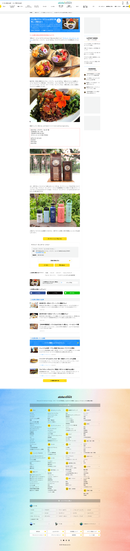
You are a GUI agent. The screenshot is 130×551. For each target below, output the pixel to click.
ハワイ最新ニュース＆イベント (47, 30)
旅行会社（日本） (69, 466)
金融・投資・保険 (90, 440)
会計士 (85, 444)
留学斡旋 (50, 488)
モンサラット (61, 513)
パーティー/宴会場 (70, 421)
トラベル (85, 459)
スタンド (85, 415)
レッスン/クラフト (34, 481)
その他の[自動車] (87, 420)
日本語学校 (50, 486)
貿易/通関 (86, 483)
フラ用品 (67, 447)
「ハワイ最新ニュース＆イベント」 (55, 343)
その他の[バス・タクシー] (71, 459)
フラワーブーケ (69, 418)
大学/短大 (50, 478)
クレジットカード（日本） (71, 467)
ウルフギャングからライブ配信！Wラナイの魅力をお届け (92, 62)
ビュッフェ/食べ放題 (34, 421)
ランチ (52, 272)
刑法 (85, 435)
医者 (67, 481)
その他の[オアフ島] (34, 519)
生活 (85, 462)
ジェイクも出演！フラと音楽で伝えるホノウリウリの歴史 (92, 44)
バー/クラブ (32, 442)
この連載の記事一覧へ (55, 380)
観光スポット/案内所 (34, 490)
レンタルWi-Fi (69, 471)
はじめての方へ (56, 531)
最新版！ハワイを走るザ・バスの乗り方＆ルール (93, 83)
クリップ (58, 21)
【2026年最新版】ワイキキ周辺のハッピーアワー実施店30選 (93, 74)
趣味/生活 (32, 468)
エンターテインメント (34, 483)
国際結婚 (67, 416)
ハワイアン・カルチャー (53, 476)
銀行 (49, 449)
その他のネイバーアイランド (89, 523)
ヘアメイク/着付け (70, 420)
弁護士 (88, 423)
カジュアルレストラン (34, 428)
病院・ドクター (72, 478)
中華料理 (32, 432)
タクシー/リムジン (70, 456)
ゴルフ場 (67, 438)
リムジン (67, 427)
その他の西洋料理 (33, 447)
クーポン (46, 265)
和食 (31, 420)
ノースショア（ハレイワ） (78, 509)
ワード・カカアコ (62, 509)
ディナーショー (33, 444)
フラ (70, 444)
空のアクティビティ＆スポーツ (36, 480)
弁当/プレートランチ (34, 423)
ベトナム (32, 435)
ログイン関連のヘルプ (92, 531)
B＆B (49, 418)
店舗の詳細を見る (55, 260)
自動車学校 (50, 479)
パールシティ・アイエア (78, 516)
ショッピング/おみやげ (38, 453)
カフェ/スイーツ (33, 430)
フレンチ (32, 440)
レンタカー (50, 461)
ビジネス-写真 (87, 478)
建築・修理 (86, 493)
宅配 (31, 445)
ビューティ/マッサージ (56, 425)
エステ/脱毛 (50, 433)
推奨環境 (74, 535)
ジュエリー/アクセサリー (35, 461)
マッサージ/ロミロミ (52, 428)
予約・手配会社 (51, 420)
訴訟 (85, 427)
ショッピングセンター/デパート (36, 456)
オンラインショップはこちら (55, 238)
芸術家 (85, 479)
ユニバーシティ (90, 513)
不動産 (85, 495)
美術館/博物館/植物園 (34, 488)
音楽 (49, 485)
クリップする (69, 282)
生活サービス (89, 456)
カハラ (32, 513)
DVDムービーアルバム (52, 447)
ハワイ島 (60, 523)
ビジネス (88, 466)
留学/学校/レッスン (55, 469)
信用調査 (85, 481)
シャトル (67, 457)
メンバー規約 (92, 535)
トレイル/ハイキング (34, 487)
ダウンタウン (47, 516)
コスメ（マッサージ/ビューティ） (55, 435)
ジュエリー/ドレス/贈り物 (71, 425)
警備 (85, 485)
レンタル (53, 458)
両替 (49, 450)
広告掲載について (74, 531)
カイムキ (46, 513)
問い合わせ (62, 265)
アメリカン (32, 416)
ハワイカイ (89, 516)
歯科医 (67, 483)
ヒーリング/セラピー (52, 438)
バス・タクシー (72, 452)
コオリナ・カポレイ (63, 516)
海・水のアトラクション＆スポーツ (37, 476)
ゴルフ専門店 (68, 437)
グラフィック (86, 476)
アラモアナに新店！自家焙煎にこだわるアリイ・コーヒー (92, 58)
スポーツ (32, 464)
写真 (67, 413)
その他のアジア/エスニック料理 (36, 449)
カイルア (89, 509)
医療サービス (68, 485)
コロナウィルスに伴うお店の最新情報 (67, 275)
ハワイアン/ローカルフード (36, 427)
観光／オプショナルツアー (35, 474)
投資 (85, 450)
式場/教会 (68, 423)
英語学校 (50, 473)
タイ (31, 437)
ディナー (59, 272)
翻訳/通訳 (86, 469)
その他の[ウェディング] (71, 430)
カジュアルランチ (68, 272)
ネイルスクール (51, 483)
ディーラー (86, 413)
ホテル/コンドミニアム (56, 410)
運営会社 (38, 531)
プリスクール (50, 474)
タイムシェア (50, 416)
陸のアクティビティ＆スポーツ (36, 478)
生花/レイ (32, 466)
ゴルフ (70, 434)
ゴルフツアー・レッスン (71, 440)
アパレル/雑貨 (33, 459)
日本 (34, 523)
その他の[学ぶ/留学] (52, 490)
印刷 (85, 474)
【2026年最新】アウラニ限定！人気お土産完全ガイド (93, 92)
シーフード (32, 415)
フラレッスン (68, 449)
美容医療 (50, 437)
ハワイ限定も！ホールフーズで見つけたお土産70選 (93, 79)
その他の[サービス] (52, 454)
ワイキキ (32, 509)
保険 (85, 445)
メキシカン (32, 439)
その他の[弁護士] (87, 437)
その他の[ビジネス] (88, 486)
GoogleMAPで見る (40, 252)
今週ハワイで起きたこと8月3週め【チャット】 (92, 49)
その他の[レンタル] (52, 466)
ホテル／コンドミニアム (53, 413)
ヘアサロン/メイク (52, 432)
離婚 (85, 433)
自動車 (88, 410)
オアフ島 (35, 505)
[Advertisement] (92, 122)
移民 (85, 428)
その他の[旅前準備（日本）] (72, 473)
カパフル (75, 513)
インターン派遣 (51, 492)
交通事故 (85, 430)
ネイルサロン (50, 430)
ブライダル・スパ (69, 428)
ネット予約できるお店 (17, 3)
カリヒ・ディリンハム (35, 516)
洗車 (85, 416)
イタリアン (32, 425)
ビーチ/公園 (32, 485)
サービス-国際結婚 (52, 452)
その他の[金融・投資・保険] (90, 452)
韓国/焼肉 (32, 433)
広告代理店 (86, 473)
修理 (85, 418)
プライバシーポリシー (56, 535)
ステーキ (32, 413)
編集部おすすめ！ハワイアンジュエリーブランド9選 (93, 88)
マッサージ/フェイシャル (53, 481)
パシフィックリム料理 (34, 418)
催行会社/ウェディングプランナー (73, 415)
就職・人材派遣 (72, 488)
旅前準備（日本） (72, 463)
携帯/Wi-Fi (50, 464)
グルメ (34, 410)
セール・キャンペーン (51, 275)
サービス (53, 444)
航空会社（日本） (69, 474)
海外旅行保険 (68, 469)
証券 (85, 449)
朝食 (47, 272)
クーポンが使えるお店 (6, 3)
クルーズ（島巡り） (52, 421)
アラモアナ (47, 509)
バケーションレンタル (52, 415)
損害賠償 (85, 432)
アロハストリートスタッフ (38, 535)
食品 (31, 463)
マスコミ (85, 471)
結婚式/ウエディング (73, 410)
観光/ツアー (35, 471)
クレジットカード (87, 447)
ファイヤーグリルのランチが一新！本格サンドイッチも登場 (92, 53)
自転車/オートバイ (52, 462)
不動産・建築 (89, 490)
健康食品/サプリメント (53, 440)
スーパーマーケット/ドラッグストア (37, 457)
